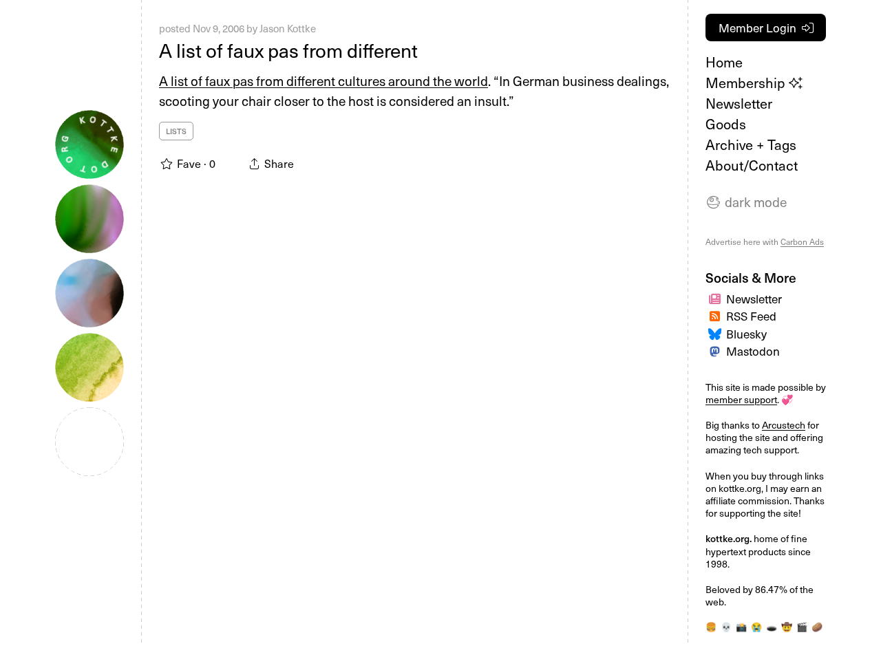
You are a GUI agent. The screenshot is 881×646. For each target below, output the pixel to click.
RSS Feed (751, 316)
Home (724, 62)
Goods (725, 124)
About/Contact (751, 165)
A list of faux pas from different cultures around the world (323, 80)
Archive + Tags (750, 144)
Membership (747, 82)
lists (176, 131)
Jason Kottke (287, 28)
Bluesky (746, 334)
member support (741, 399)
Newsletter (738, 103)
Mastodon (753, 351)
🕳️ (771, 626)
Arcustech (783, 425)
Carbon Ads (802, 241)
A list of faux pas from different (288, 50)
